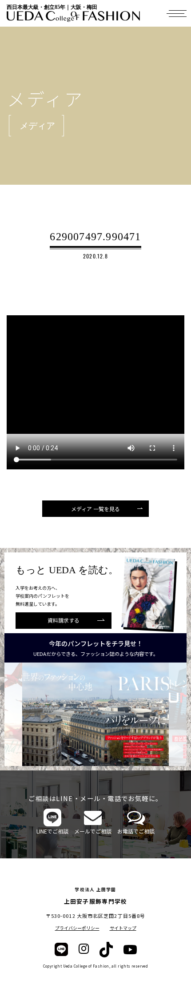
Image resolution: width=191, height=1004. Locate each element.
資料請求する (64, 620)
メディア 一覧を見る (95, 508)
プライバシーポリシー (77, 928)
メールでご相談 (92, 831)
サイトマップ (123, 928)
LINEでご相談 (52, 831)
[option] (95, 714)
